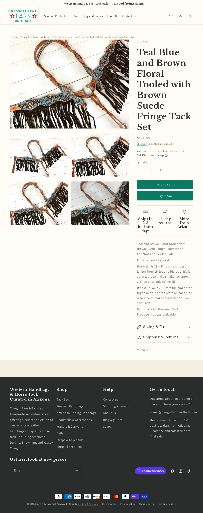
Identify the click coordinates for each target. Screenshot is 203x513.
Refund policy (109, 504)
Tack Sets (63, 399)
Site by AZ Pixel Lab (88, 504)
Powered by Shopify (67, 504)
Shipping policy (167, 504)
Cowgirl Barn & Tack (45, 504)
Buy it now (164, 196)
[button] (57, 16)
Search (108, 426)
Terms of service (147, 504)
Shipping (142, 143)
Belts (60, 433)
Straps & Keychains (70, 440)
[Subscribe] (76, 470)
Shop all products (69, 447)
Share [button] (144, 350)
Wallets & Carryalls (69, 426)
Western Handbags (69, 406)
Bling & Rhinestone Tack (35, 37)
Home (13, 37)
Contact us (110, 399)
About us (109, 413)
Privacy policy (127, 504)
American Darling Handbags (76, 413)
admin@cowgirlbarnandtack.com (173, 412)
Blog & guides (113, 420)
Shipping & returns (116, 406)
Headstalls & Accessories (74, 420)
